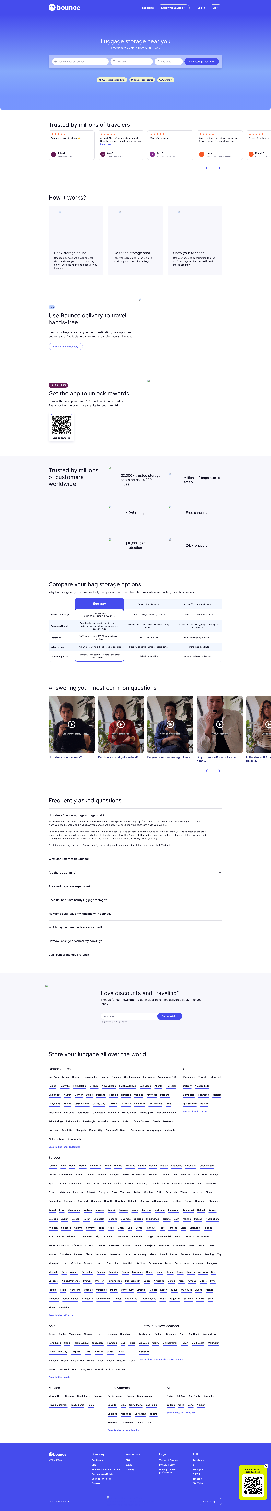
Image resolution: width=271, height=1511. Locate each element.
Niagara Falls (202, 1085)
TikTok (197, 1474)
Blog (94, 1464)
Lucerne (138, 1218)
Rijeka (63, 1289)
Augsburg (174, 1298)
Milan (108, 1165)
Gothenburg (155, 1263)
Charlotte (67, 1130)
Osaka (62, 1334)
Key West (152, 1094)
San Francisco (132, 1077)
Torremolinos (114, 1280)
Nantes (52, 1254)
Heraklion (176, 1201)
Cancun (69, 1396)
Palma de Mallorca (59, 1245)
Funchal (108, 1236)
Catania (155, 1183)
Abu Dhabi (194, 1396)
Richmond (203, 1094)
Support (129, 1464)
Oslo (114, 1192)
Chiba (109, 1369)
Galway (212, 1210)
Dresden (88, 1263)
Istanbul (61, 1183)
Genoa (188, 1201)
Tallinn (86, 1218)
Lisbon (142, 1165)
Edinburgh (95, 1165)
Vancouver (189, 1077)
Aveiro (198, 1289)
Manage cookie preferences (167, 1471)
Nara (74, 1369)
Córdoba (77, 1245)
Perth (182, 1334)
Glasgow (103, 1192)
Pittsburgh (89, 1121)
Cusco (130, 1396)
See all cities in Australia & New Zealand (161, 1359)
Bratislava (65, 1254)
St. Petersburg (56, 1139)
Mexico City (55, 1396)
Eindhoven (137, 1236)
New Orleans (109, 1085)
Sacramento (137, 1130)
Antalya (192, 1280)
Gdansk (91, 1192)
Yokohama (75, 1334)
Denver (79, 1094)
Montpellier (203, 1236)
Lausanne (137, 1272)
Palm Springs (56, 1121)
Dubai (170, 1396)
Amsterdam (65, 1174)
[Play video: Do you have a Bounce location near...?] (220, 724)
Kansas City (96, 1130)
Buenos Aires (144, 1396)
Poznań (187, 1218)
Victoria (216, 1094)
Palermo (129, 1183)
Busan (110, 1360)
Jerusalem (209, 1396)
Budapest (176, 1165)
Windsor (71, 1236)
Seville (117, 1183)
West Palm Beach (166, 1112)
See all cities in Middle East (181, 1412)
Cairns (155, 1342)
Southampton (56, 1236)
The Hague (131, 1298)
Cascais (88, 1289)
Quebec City (190, 1103)
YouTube (198, 1483)
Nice (204, 1174)
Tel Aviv (181, 1396)
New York (54, 1077)
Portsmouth (179, 1245)
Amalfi (163, 1254)
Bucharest (188, 1210)
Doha (191, 1404)
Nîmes (52, 1307)
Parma (173, 1254)
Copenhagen (207, 1165)
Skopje (153, 1289)
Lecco (100, 1263)
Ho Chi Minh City (58, 1351)
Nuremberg (140, 1254)
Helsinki (132, 1201)
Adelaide (144, 1342)
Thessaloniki (164, 1236)
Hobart (184, 1342)
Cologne (53, 1218)
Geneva (178, 1236)
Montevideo (127, 1422)
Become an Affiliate (102, 1474)
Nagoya (88, 1334)
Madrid (83, 1165)
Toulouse (125, 1192)
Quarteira (115, 1254)
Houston (126, 1094)
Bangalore (86, 1369)
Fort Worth (83, 1112)
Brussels (189, 1183)
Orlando (94, 1085)
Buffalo (126, 1121)
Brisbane (171, 1334)
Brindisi (89, 1245)
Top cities (148, 7)
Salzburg (66, 1227)
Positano (112, 1218)
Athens (79, 1174)
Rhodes (208, 1227)
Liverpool (78, 1192)
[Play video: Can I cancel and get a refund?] (121, 724)
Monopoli (54, 1263)
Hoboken (54, 1130)
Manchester (138, 1174)
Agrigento (87, 1298)
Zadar (137, 1192)
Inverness (114, 1245)
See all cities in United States (64, 1146)
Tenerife (172, 1227)
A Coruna (159, 1280)
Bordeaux (69, 1201)
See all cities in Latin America (124, 1430)
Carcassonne (182, 1263)
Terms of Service (168, 1460)
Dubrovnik (171, 1192)
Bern (213, 1272)
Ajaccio (74, 1272)
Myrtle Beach (129, 1112)
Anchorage (55, 1112)
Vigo (219, 1254)
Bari (200, 1183)
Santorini (146, 1210)
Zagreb (112, 1210)
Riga (98, 1236)
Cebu (132, 1360)
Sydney (159, 1334)
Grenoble (113, 1272)
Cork (64, 1272)
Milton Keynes (148, 1298)
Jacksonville (74, 1139)
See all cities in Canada (195, 1111)
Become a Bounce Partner (106, 1469)
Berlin (125, 1174)
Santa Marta (136, 1404)
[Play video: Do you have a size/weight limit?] (170, 724)
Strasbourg (74, 1210)
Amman (201, 1404)
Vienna (90, 1174)
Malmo (114, 1289)
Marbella (53, 1272)
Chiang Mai (77, 1360)
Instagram (198, 1469)
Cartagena (140, 1413)
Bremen (87, 1280)
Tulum (91, 1404)
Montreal (216, 1077)
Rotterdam (87, 1272)
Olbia (183, 1227)
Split (51, 1183)
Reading (209, 1254)
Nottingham (212, 1218)
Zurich (64, 1218)
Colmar (138, 1245)
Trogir (150, 1236)
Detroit (115, 1121)
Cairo (181, 1404)
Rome (72, 1165)
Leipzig (191, 1272)
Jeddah (171, 1404)
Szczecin (53, 1280)
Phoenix (113, 1094)
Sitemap (129, 1469)
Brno (213, 1280)
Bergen (76, 1218)
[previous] (207, 168)
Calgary (187, 1085)
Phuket (121, 1351)
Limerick (141, 1289)
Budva (174, 1289)
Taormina (164, 1245)
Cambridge (55, 1094)
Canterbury (127, 1289)
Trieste (167, 1218)
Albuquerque (154, 1130)
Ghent (121, 1227)
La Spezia (99, 1218)
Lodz (65, 1263)
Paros (181, 1280)
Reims (180, 1272)
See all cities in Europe (61, 1315)
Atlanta (158, 1085)
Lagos (147, 1280)
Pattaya (121, 1360)
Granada (185, 1254)
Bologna (114, 1174)
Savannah (139, 1103)
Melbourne (145, 1334)
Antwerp (203, 1272)
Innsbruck (173, 1210)
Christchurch (170, 1342)
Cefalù (171, 1280)
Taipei (131, 1342)
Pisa (196, 1174)
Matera (190, 1236)
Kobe (101, 1360)
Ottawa (204, 1103)
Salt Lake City (82, 1103)
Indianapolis (73, 1121)
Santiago (112, 1413)
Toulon (211, 1245)
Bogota (153, 1413)
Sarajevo (96, 1201)
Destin (156, 1121)
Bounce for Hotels (102, 1478)
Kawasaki (112, 1342)
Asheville (170, 1130)
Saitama (120, 1369)
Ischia (160, 1272)
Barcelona (190, 1165)
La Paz (150, 1422)
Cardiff (108, 1201)
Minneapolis (147, 1112)
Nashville (65, 1085)
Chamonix (214, 1201)
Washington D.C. (167, 1077)
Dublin (52, 1174)
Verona (107, 1183)
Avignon (53, 1227)
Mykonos (65, 1192)
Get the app (98, 1460)
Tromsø (117, 1298)
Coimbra (76, 1263)
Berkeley (168, 1121)
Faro (162, 1227)
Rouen (170, 1272)
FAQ (127, 1460)
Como (139, 1227)
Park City (126, 1103)
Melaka (52, 1369)
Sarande (188, 1298)
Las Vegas (149, 1077)
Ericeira (200, 1298)
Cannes (101, 1245)
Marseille (211, 1183)
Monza (209, 1289)
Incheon (99, 1351)
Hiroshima (111, 1334)
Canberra (144, 1351)
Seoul (67, 1342)
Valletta (88, 1210)
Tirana (183, 1192)
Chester (99, 1280)
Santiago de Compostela (154, 1201)
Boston (76, 1077)
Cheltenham (103, 1298)
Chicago (116, 1077)
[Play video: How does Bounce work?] (72, 724)
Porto (96, 1183)
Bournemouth (132, 1280)
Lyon (62, 1210)
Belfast (201, 1210)
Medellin (112, 1422)
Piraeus (197, 1254)
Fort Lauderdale (127, 1085)
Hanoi (88, 1351)
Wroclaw (148, 1192)
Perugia (101, 1272)
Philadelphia (79, 1085)
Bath (176, 1218)
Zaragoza (212, 1263)
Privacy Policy (166, 1464)
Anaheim (103, 1121)
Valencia (176, 1183)
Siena (89, 1254)
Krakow (153, 1174)
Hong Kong (55, 1342)
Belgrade (126, 1218)
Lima (123, 1404)
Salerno (78, 1227)
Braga (162, 1298)
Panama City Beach (116, 1130)
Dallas (89, 1094)
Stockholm (75, 1183)
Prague (118, 1165)
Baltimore (113, 1112)
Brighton (120, 1201)
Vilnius (126, 1245)
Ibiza (101, 1227)
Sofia (159, 1192)
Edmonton (188, 1094)
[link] (66, 346)
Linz (117, 1263)
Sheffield (128, 1263)
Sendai (110, 1351)
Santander (100, 1254)
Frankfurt (186, 1174)
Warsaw (102, 1174)
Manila (91, 1360)
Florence (130, 1165)
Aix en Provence (71, 1280)
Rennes (78, 1254)
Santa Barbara (141, 1121)
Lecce (201, 1245)
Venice (153, 1165)
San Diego (145, 1085)
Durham (113, 1103)
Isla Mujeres (77, 1404)
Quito (140, 1422)
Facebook (198, 1460)
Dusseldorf (122, 1236)
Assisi (111, 1227)
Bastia (125, 1272)
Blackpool (195, 1227)
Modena (99, 1210)
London (53, 1165)
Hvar (191, 1245)
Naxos (149, 1272)
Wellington (213, 1342)
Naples (52, 1085)
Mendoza (126, 1413)
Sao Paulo (151, 1404)
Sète (210, 1298)
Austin (67, 1094)
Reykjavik (150, 1245)
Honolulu (171, 1085)
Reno (168, 1103)
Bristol (52, 1210)
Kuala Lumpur (81, 1342)
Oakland (138, 1094)
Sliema (153, 1254)
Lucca (127, 1254)
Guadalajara (83, 1396)
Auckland (194, 1334)
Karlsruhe (75, 1289)
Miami (65, 1077)
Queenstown (210, 1334)
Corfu (165, 1183)
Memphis (81, 1130)
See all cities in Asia (59, 1377)
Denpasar (76, 1351)
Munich (164, 1174)
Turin (87, 1183)
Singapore (97, 1342)
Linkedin (197, 1478)
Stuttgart (83, 1201)
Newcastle (196, 1192)
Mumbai (64, 1369)
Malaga (214, 1174)
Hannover (151, 1227)
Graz (109, 1263)
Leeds (134, 1210)
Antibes (140, 1263)
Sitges (203, 1280)
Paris (63, 1165)
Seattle (104, 1077)
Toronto (202, 1077)
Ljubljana (160, 1210)
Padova (198, 1218)
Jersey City (99, 1103)
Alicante (123, 1210)
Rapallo (53, 1289)
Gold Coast (198, 1342)
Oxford (52, 1192)
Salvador (112, 1404)
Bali (123, 1342)
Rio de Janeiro (115, 1396)
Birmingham (152, 1218)
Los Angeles (90, 1077)
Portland (100, 1094)
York (174, 1174)
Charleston (99, 1112)
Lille (130, 1227)
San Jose (69, 1112)
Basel (168, 1263)
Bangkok (125, 1334)
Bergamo (200, 1201)
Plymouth (54, 1298)
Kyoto (99, 1334)
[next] (218, 168)
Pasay (64, 1360)
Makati (99, 1369)
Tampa (67, 1103)
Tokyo (52, 1334)
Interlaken (198, 1263)
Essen (163, 1289)
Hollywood (54, 1103)
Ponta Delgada (70, 1298)
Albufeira (64, 1307)
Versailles (101, 1289)
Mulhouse (186, 1289)
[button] (201, 61)
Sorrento (91, 1227)
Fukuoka (53, 1360)
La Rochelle (86, 1236)
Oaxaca (98, 1396)
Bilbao (209, 1192)
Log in (201, 7)
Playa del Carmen (58, 1404)
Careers (96, 1483)
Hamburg (142, 1183)
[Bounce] (64, 7)
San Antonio (155, 1103)
